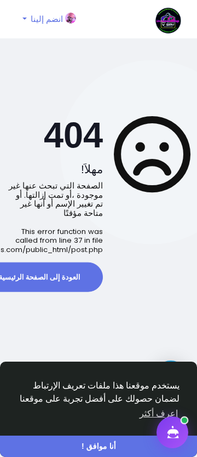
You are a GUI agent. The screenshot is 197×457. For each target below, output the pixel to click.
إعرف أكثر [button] (159, 413)
